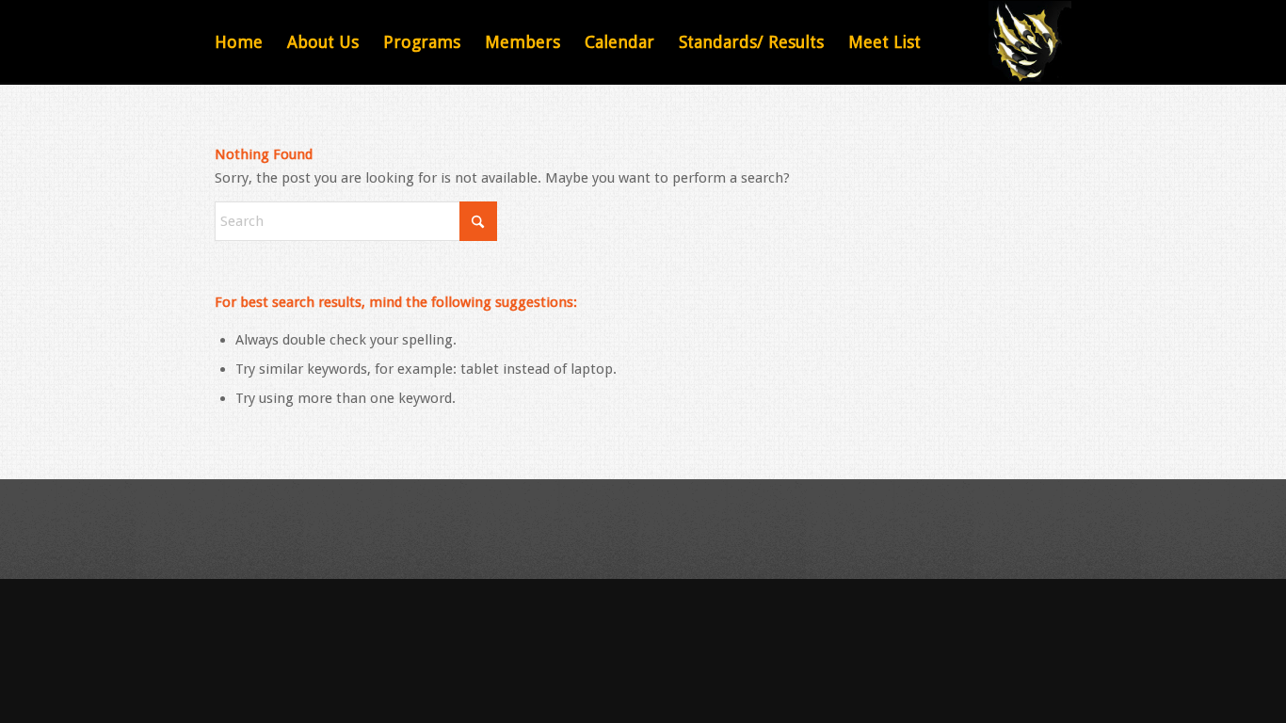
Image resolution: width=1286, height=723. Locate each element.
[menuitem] (238, 42)
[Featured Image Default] (1030, 42)
